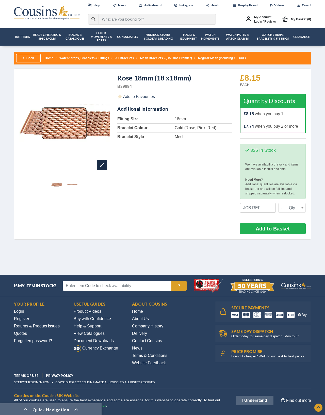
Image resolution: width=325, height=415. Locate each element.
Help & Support (87, 326)
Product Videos (87, 311)
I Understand (254, 400)
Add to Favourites (138, 96)
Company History (147, 326)
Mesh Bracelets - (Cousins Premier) (166, 58)
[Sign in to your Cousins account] (249, 19)
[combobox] (152, 19)
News (137, 348)
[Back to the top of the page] (318, 408)
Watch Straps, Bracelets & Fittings (84, 58)
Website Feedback (149, 363)
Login (19, 311)
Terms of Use (26, 376)
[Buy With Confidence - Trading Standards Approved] (209, 285)
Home (49, 58)
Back (30, 58)
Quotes (20, 333)
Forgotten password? (33, 341)
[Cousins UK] (46, 13)
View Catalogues (89, 333)
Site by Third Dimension (31, 382)
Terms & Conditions (149, 355)
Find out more (298, 400)
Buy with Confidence (92, 319)
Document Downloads (94, 341)
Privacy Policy (59, 376)
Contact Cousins (147, 341)
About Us (140, 319)
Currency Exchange (99, 348)
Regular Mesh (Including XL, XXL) (222, 58)
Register (21, 319)
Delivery (139, 333)
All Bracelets (124, 58)
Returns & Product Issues (37, 326)
